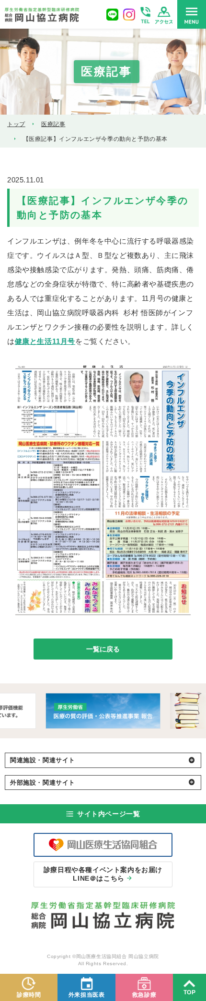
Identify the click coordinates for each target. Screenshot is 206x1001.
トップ (16, 124)
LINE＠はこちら (103, 874)
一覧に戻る (103, 649)
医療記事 (53, 124)
